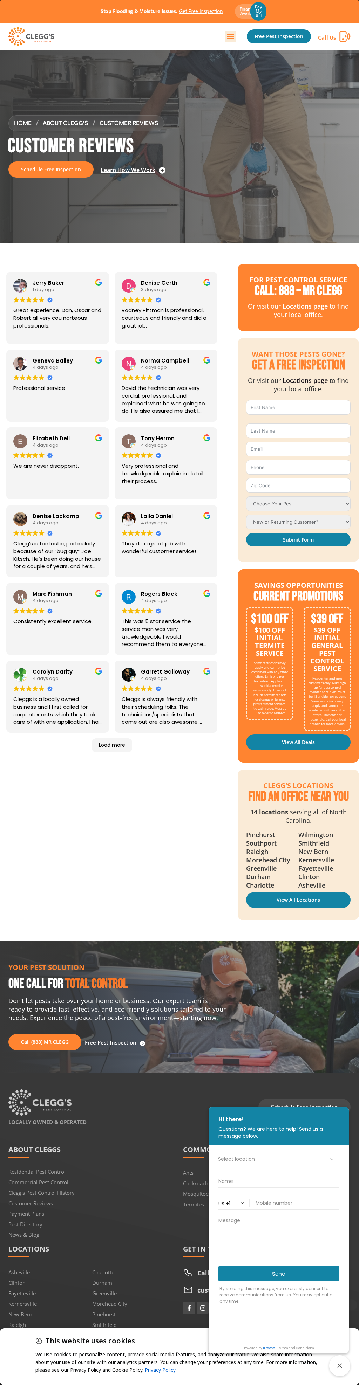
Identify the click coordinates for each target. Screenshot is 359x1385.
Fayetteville (22, 1293)
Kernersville (22, 1303)
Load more (112, 745)
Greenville (104, 1293)
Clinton (17, 1282)
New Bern (20, 1314)
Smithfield (104, 1324)
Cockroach (195, 1183)
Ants (188, 1172)
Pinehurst (103, 1314)
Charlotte (103, 1272)
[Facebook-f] (189, 1308)
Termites (193, 1204)
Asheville (19, 1272)
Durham (102, 1282)
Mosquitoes (197, 1193)
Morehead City (109, 1303)
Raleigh (17, 1324)
